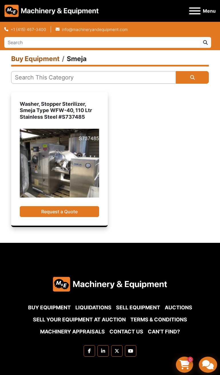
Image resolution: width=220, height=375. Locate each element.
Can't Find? (164, 332)
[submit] (205, 42)
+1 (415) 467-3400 (28, 29)
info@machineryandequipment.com (95, 29)
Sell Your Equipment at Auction (79, 320)
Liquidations (93, 307)
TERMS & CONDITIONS (158, 320)
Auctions (178, 307)
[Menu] (195, 10)
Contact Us (126, 332)
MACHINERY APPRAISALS (72, 332)
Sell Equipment (138, 307)
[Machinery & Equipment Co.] (110, 284)
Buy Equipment (49, 307)
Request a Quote (59, 211)
